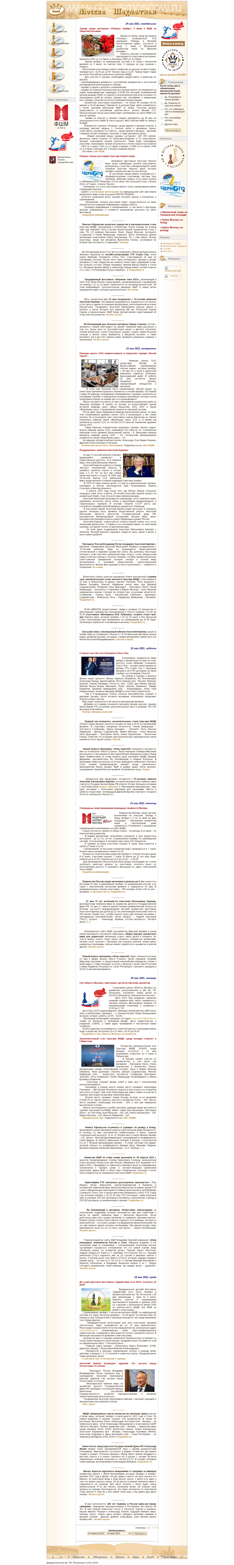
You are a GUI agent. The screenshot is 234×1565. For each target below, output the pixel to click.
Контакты (167, 251)
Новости (79, 1556)
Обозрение (100, 1556)
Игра (136, 1556)
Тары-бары (169, 1556)
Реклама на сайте (172, 243)
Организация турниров (174, 246)
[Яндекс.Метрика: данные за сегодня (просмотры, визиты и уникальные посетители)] (173, 269)
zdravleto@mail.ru (89, 1330)
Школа (120, 1556)
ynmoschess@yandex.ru (144, 1018)
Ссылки (166, 248)
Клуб (150, 1556)
